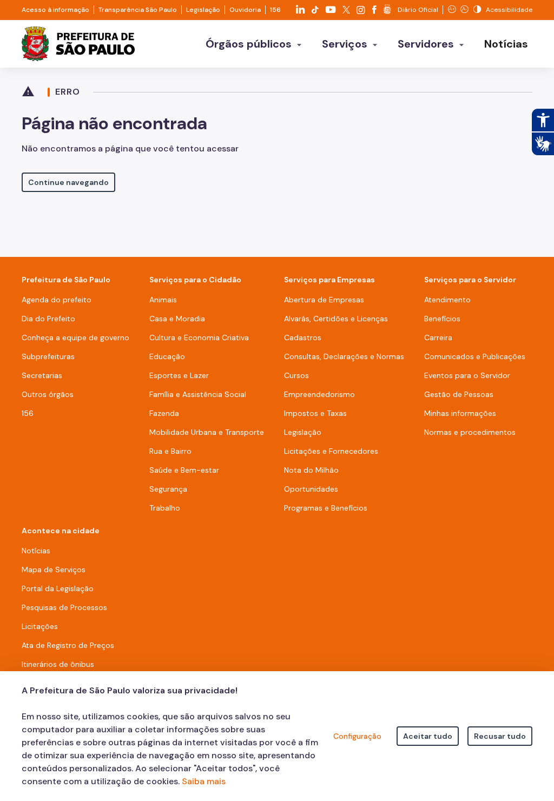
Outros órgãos (48, 394)
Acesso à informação (55, 9)
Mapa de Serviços (53, 569)
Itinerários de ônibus (58, 664)
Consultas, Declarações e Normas (344, 356)
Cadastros (302, 337)
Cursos (296, 375)
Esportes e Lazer (179, 375)
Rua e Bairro (170, 451)
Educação (167, 356)
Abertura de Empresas (324, 299)
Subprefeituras (48, 356)
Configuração (357, 736)
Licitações (40, 626)
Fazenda (164, 413)
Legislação (203, 9)
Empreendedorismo (319, 394)
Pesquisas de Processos (64, 607)
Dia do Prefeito (48, 318)
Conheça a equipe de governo (75, 337)
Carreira (438, 337)
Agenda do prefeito (56, 299)
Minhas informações (460, 413)
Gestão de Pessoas (458, 394)
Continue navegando (68, 182)
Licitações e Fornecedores (331, 451)
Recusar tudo (500, 736)
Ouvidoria (245, 9)
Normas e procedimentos (470, 432)
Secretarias (42, 375)
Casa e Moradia (177, 318)
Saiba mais (204, 781)
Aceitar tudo (427, 736)
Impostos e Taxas (315, 413)
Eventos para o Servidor (467, 375)
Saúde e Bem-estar (184, 470)
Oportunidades (311, 489)
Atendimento (447, 299)
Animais (163, 299)
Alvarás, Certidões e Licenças (336, 318)
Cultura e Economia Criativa (199, 337)
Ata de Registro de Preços (68, 645)
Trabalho (164, 508)
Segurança (168, 489)
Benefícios (442, 318)
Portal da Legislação (58, 588)
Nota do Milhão (311, 470)
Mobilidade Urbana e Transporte (206, 432)
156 (275, 9)
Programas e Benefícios (325, 508)
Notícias (36, 550)
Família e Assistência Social (197, 394)
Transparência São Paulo (137, 9)
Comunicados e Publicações (474, 356)
